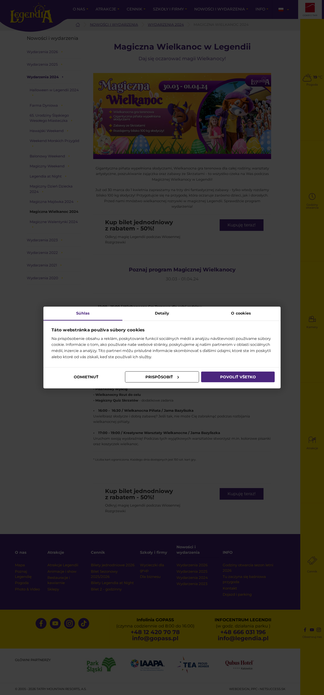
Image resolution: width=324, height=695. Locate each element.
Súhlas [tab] (83, 313)
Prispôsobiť (159, 377)
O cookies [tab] (241, 313)
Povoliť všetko (238, 377)
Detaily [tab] (162, 313)
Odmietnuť (86, 377)
